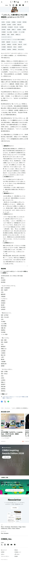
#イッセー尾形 (21, 32)
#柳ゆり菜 (20, 44)
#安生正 (14, 46)
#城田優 (24, 29)
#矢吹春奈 (3, 29)
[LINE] (23, 5)
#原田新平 (20, 46)
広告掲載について (18, 552)
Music (2, 526)
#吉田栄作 (19, 29)
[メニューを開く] (27, 2)
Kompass (6, 533)
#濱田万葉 (3, 49)
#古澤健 (14, 24)
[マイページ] (2, 2)
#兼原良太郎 (9, 46)
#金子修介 (3, 44)
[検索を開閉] (25, 2)
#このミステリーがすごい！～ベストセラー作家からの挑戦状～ (13, 39)
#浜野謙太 (14, 22)
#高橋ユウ (14, 29)
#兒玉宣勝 (14, 44)
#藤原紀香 (8, 41)
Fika (2, 533)
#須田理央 (9, 49)
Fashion (18, 528)
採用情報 (2, 552)
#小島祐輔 (3, 46)
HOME (2, 408)
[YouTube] (20, 5)
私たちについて (4, 549)
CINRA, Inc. (6, 539)
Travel (13, 528)
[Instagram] (13, 5)
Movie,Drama (7, 408)
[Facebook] (16, 5)
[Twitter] (10, 5)
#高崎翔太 (9, 44)
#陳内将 (12, 34)
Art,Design (7, 526)
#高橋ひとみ (18, 34)
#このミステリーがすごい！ (7, 37)
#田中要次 (24, 22)
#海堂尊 (3, 41)
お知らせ (2, 554)
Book (24, 526)
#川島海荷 (3, 32)
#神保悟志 (14, 49)
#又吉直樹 (19, 22)
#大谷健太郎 (10, 27)
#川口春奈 (8, 22)
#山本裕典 (21, 27)
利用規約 (16, 556)
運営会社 (16, 549)
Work (9, 528)
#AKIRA (3, 22)
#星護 (8, 34)
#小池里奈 (15, 32)
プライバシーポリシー (5, 556)
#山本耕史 (9, 24)
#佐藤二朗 (19, 24)
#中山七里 (16, 27)
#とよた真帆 (9, 32)
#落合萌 (20, 41)
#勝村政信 (3, 34)
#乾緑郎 (8, 29)
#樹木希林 (3, 24)
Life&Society (4, 528)
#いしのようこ (14, 41)
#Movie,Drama (21, 49)
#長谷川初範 (4, 27)
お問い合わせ (17, 554)
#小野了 (25, 44)
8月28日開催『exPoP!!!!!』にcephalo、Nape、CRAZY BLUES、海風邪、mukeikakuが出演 (12, 434)
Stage (20, 526)
